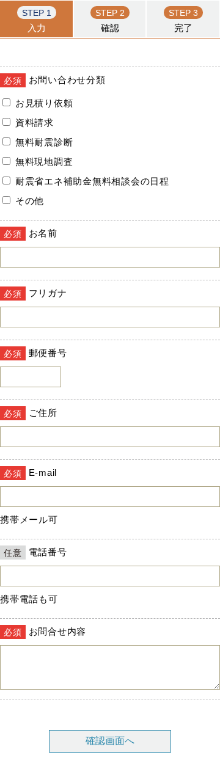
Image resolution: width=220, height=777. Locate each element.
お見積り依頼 (42, 103)
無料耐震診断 (42, 142)
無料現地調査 (42, 161)
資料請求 (33, 122)
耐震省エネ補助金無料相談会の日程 (90, 181)
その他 (28, 200)
